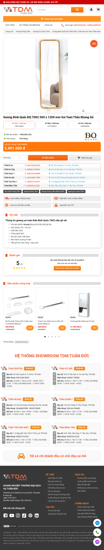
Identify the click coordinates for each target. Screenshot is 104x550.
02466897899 (22, 408)
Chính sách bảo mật (85, 507)
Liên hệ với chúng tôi (56, 501)
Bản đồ (30, 368)
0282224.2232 (33, 186)
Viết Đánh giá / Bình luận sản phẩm (67, 268)
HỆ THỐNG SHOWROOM (29, 25)
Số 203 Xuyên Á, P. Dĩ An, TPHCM (64, 165)
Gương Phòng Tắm (23, 31)
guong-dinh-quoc (21, 342)
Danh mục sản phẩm (53, 19)
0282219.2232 (33, 182)
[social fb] (5, 515)
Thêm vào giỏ (86, 158)
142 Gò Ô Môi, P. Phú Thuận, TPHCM (66, 173)
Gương (26, 224)
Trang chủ (9, 31)
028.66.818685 (33, 173)
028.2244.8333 (33, 165)
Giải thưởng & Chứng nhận (59, 494)
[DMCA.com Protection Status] (10, 526)
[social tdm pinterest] (30, 515)
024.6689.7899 (33, 177)
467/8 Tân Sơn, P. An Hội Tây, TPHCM (66, 169)
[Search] (77, 9)
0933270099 (34, 408)
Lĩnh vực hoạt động (56, 485)
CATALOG (48, 25)
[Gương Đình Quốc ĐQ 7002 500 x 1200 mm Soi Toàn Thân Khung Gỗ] (51, 75)
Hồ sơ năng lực (54, 491)
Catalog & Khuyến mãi (57, 514)
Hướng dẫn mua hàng (86, 478)
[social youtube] (11, 515)
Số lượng (7, 158)
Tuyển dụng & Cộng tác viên (59, 498)
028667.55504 (33, 169)
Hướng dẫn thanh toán (87, 481)
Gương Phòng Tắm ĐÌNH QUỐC (53, 191)
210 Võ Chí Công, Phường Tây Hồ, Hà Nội (68, 177)
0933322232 (80, 25)
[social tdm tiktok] (24, 515)
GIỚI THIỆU (10, 25)
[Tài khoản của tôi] (92, 10)
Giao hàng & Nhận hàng (87, 517)
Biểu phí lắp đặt (83, 485)
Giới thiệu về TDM (55, 478)
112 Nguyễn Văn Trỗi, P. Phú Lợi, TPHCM (68, 182)
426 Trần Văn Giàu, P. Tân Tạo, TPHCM (67, 186)
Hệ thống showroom (56, 488)
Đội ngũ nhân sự (54, 481)
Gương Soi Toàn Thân (41, 31)
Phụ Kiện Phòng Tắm (12, 191)
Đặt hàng (49, 158)
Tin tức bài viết (54, 511)
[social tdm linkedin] (36, 515)
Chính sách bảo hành (86, 510)
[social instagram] (18, 515)
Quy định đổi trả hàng (86, 513)
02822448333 (94, 25)
